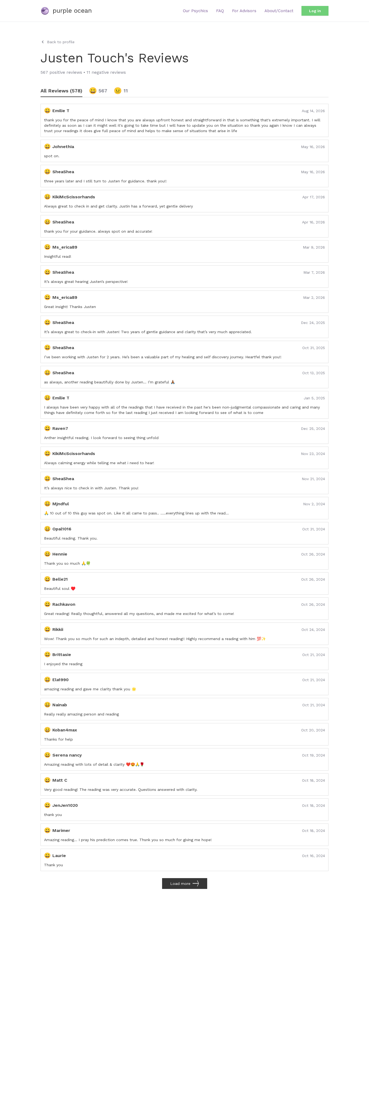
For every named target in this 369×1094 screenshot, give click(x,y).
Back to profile (61, 42)
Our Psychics (195, 10)
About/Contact (278, 10)
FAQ (220, 10)
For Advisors (244, 10)
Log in (315, 11)
